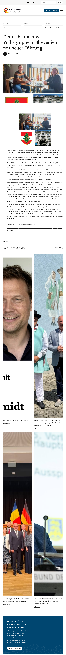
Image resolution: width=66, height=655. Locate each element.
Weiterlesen (13, 54)
